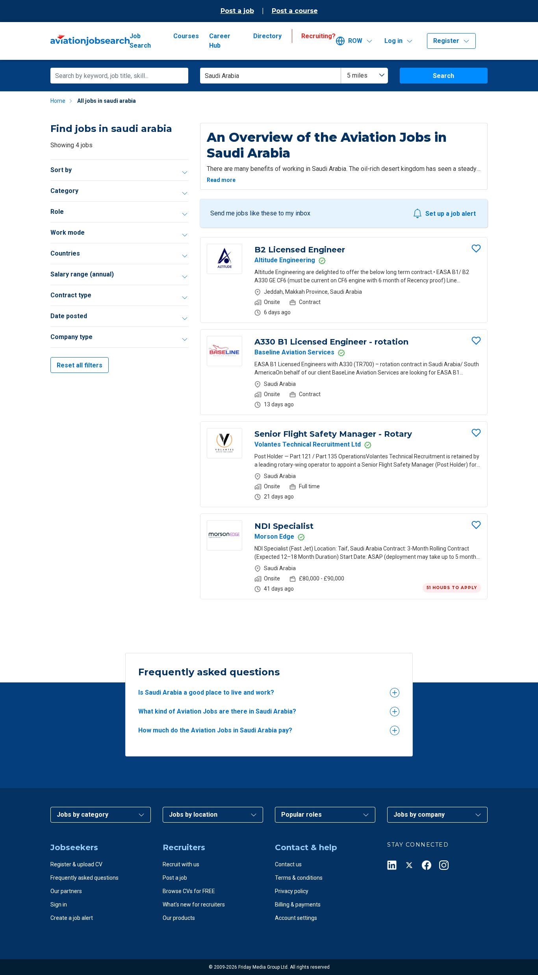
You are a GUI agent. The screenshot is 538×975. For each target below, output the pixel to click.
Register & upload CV (76, 864)
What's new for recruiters (194, 904)
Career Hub (219, 40)
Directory (267, 36)
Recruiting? (318, 36)
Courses (186, 36)
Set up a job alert (450, 213)
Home (57, 101)
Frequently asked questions (84, 878)
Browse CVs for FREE (189, 891)
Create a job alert (71, 918)
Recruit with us (181, 864)
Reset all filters (79, 365)
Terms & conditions (299, 878)
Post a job (237, 11)
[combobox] (364, 75)
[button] (357, 41)
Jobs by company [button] (419, 814)
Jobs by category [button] (82, 814)
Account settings (296, 918)
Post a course (295, 11)
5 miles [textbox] (357, 75)
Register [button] (446, 40)
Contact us (288, 864)
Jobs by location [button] (193, 814)
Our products (179, 918)
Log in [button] (393, 40)
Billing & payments (298, 904)
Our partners (66, 891)
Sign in (58, 904)
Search (443, 76)
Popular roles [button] (301, 814)
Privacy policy (291, 891)
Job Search (140, 40)
